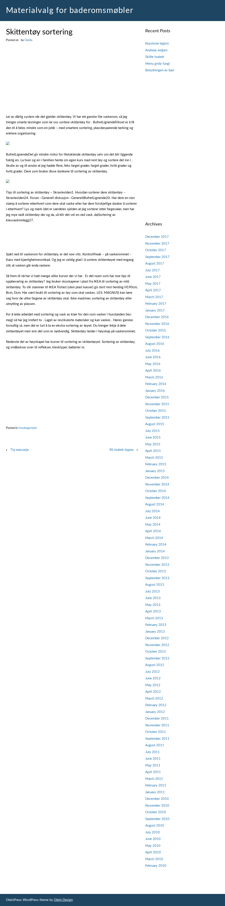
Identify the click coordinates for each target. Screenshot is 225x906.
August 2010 (154, 825)
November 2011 (157, 725)
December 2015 (157, 397)
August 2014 (154, 504)
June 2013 (153, 598)
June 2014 (153, 517)
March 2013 (154, 618)
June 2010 (153, 839)
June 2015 (153, 437)
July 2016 (152, 350)
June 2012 (153, 678)
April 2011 (153, 772)
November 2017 (157, 243)
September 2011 (157, 738)
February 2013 (155, 625)
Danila (28, 40)
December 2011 (157, 718)
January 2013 (155, 631)
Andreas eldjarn (156, 50)
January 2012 (155, 712)
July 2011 (152, 752)
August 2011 (154, 745)
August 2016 (154, 344)
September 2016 (157, 337)
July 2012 (152, 671)
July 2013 (152, 591)
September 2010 (157, 819)
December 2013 (157, 558)
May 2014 (152, 524)
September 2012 (157, 658)
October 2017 (155, 250)
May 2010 (152, 845)
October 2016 (155, 330)
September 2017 (157, 257)
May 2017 (152, 283)
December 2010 (157, 798)
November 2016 (157, 324)
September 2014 (157, 498)
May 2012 (152, 685)
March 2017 (154, 297)
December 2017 (157, 236)
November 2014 (157, 484)
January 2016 (155, 390)
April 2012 (153, 691)
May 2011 (152, 765)
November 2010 (157, 805)
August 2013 (154, 584)
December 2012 (157, 638)
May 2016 (152, 364)
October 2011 (155, 732)
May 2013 (152, 605)
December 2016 (157, 317)
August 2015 (154, 424)
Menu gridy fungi (157, 63)
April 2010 (153, 852)
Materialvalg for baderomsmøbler (69, 10)
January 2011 (155, 792)
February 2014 (155, 544)
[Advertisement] (72, 81)
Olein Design (63, 900)
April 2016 (153, 370)
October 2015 (155, 410)
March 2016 (154, 377)
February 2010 (155, 865)
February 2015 (155, 464)
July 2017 (152, 270)
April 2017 (153, 290)
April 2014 (153, 531)
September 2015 (157, 417)
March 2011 (154, 779)
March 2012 (154, 698)
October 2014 (155, 491)
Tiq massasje (19, 449)
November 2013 (157, 564)
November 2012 (157, 645)
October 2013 (155, 571)
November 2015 (157, 404)
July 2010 (152, 832)
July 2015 (152, 431)
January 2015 (155, 471)
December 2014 (157, 477)
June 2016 (153, 357)
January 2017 (155, 310)
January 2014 (155, 551)
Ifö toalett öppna (121, 449)
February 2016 (155, 384)
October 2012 (155, 651)
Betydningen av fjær (159, 70)
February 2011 (155, 785)
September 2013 (157, 578)
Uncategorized (27, 428)
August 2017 (154, 263)
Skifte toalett (154, 57)
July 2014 (152, 511)
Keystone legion (157, 43)
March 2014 (154, 538)
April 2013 (153, 611)
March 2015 (154, 457)
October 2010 (155, 812)
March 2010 (154, 859)
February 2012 (155, 705)
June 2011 (153, 758)
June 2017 (153, 277)
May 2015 (152, 444)
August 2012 (154, 665)
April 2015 (153, 451)
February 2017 (155, 303)
